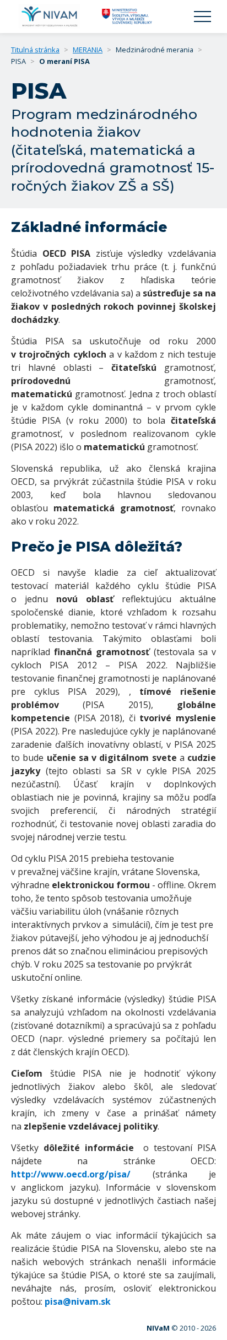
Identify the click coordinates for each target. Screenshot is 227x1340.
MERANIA (87, 50)
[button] (202, 16)
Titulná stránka (35, 50)
